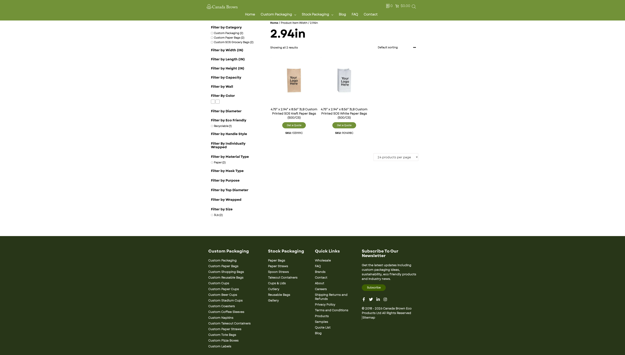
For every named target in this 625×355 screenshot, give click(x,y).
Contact (371, 14)
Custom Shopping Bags (226, 272)
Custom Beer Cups (222, 295)
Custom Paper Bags (223, 266)
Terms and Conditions (331, 310)
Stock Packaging (315, 14)
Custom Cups (218, 283)
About (319, 283)
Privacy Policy (325, 304)
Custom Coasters (221, 306)
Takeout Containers (283, 277)
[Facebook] (364, 299)
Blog (342, 14)
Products (322, 316)
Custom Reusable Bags (225, 277)
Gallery (273, 300)
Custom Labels (219, 346)
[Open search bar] (414, 8)
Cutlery (273, 289)
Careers (321, 289)
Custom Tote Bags (222, 335)
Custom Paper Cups (223, 289)
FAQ (355, 14)
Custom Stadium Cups (225, 300)
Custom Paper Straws (224, 329)
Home (250, 14)
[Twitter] (371, 299)
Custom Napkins (220, 318)
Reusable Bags (279, 295)
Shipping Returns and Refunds (331, 297)
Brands (320, 272)
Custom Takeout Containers (229, 323)
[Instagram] (385, 299)
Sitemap (368, 317)
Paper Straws (278, 266)
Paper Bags (276, 260)
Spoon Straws (278, 272)
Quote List (323, 327)
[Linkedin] (378, 299)
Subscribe (374, 287)
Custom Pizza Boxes (223, 340)
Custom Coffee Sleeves (226, 312)
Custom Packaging (276, 14)
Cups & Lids (277, 283)
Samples (321, 322)
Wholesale (323, 260)
